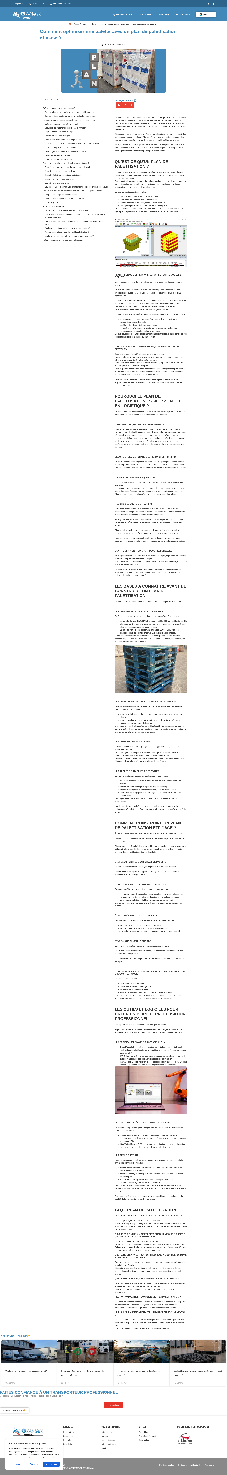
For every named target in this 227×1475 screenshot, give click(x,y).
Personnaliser (17, 1464)
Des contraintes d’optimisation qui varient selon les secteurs (70, 116)
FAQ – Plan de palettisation (54, 206)
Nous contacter (183, 14)
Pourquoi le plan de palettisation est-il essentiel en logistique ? (69, 120)
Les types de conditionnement (57, 155)
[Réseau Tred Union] (190, 1438)
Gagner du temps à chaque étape (59, 132)
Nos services (145, 14)
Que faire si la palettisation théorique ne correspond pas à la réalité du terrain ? (74, 222)
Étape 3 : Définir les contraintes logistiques (63, 175)
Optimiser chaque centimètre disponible (62, 124)
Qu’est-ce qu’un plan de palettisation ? (59, 108)
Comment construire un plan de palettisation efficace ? (66, 163)
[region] (34, 1454)
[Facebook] (214, 4)
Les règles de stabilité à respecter (59, 159)
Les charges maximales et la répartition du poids (65, 151)
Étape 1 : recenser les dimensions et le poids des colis (68, 167)
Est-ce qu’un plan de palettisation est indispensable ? (67, 210)
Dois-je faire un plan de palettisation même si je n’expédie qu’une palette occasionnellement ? (75, 215)
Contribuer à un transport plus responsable (63, 139)
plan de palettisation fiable (150, 145)
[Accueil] (27, 14)
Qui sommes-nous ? (122, 14)
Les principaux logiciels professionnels (61, 195)
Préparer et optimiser (89, 24)
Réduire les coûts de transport (57, 136)
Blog (76, 24)
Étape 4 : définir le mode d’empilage (60, 179)
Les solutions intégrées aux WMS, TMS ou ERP (65, 198)
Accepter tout (51, 1464)
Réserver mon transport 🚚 (14, 1410)
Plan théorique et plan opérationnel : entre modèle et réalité (69, 112)
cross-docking (156, 372)
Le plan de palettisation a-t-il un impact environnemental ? (69, 236)
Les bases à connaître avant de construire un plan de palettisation (71, 143)
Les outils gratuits (52, 202)
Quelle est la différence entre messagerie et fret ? (26, 1371)
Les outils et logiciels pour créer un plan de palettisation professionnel (72, 191)
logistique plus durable (159, 1328)
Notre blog (164, 14)
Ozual (90, 1468)
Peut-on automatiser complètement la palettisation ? (67, 232)
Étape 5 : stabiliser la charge (57, 183)
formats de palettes (138, 616)
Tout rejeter (34, 1464)
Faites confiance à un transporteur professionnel (63, 240)
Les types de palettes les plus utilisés (60, 147)
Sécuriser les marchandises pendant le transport (65, 128)
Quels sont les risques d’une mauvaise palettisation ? (67, 228)
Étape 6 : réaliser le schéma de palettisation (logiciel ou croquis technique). (76, 187)
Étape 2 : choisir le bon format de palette (62, 171)
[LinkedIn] (208, 4)
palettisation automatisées (165, 1065)
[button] (119, 105)
